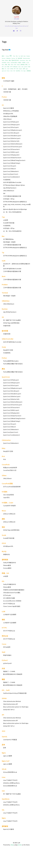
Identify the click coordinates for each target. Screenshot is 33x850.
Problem (28, 56)
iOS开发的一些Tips (8, 199)
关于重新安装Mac (8, 239)
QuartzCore (15, 60)
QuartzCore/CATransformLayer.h (12, 146)
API (14, 68)
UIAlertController (26, 58)
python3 (25, 66)
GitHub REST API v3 (8, 709)
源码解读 (29, 70)
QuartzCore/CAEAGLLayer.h (11, 152)
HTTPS (11, 66)
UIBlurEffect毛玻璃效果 (10, 116)
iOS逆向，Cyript (25, 62)
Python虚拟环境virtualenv (11, 361)
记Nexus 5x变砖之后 (9, 514)
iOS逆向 (19, 62)
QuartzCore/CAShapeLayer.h (11, 124)
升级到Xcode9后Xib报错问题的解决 (13, 590)
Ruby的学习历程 (8, 350)
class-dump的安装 (8, 495)
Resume (21, 26)
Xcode (12, 64)
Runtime (13, 58)
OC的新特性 (6, 180)
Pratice (7, 56)
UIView (8, 62)
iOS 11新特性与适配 (9, 598)
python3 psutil (7, 663)
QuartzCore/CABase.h (9, 169)
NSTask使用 (6, 647)
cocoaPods (4, 62)
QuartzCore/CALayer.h (9, 166)
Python (6, 60)
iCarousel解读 (7, 568)
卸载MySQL (6, 554)
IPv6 (30, 60)
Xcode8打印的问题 (8, 223)
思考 (24, 68)
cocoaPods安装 (14, 62)
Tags (16, 28)
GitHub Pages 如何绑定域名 (11, 323)
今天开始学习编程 (8, 81)
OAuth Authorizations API (10, 704)
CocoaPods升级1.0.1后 (9, 470)
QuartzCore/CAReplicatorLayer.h (12, 130)
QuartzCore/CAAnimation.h (11, 171)
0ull (4, 193)
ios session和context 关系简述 (12, 601)
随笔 (3, 56)
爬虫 (10, 60)
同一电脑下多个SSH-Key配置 (12, 320)
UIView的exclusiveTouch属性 (11, 592)
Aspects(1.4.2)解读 (8, 108)
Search (25, 26)
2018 (17, 68)
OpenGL (20, 68)
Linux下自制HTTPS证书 (10, 780)
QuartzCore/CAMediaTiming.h (11, 163)
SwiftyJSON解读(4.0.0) (9, 562)
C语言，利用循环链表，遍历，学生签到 (15, 89)
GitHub (11, 68)
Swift (22, 56)
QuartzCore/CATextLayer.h (11, 127)
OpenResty (18, 70)
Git (16, 58)
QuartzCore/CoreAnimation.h (11, 177)
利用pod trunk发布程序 (10, 467)
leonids (20, 845)
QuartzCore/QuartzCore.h (10, 174)
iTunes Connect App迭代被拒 (11, 606)
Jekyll (12, 845)
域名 (9, 64)
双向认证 (15, 66)
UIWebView (8, 58)
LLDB (5, 66)
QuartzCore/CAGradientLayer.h (12, 135)
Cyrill (16, 16)
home (6, 26)
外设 (29, 66)
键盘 (3, 68)
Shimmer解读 (7, 565)
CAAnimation (22, 60)
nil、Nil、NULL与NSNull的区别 (12, 212)
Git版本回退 (6, 326)
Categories (16, 26)
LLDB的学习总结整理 (9, 614)
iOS (2, 66)
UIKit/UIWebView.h (8, 191)
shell (22, 66)
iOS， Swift (7, 68)
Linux (11, 70)
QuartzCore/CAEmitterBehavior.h (12, 144)
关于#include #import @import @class (14, 185)
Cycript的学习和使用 (9, 505)
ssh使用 (5, 220)
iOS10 (15, 64)
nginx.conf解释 (7, 756)
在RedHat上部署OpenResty (11, 783)
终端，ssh (27, 64)
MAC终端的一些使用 (9, 242)
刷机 (6, 64)
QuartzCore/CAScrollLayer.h (11, 133)
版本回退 (20, 58)
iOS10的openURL (8, 113)
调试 (8, 66)
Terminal (3, 58)
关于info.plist (7, 595)
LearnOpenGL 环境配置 (10, 739)
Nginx (24, 70)
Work (25, 56)
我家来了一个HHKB (9, 671)
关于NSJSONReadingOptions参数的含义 (15, 202)
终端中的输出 (7, 655)
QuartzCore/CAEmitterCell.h (11, 141)
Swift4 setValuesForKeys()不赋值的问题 (14, 693)
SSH (14, 70)
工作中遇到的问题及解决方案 (12, 196)
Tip (19, 56)
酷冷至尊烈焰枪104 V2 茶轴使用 (12, 674)
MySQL (18, 64)
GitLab (8, 70)
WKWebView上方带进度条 (11, 111)
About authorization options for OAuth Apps (15, 707)
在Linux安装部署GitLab (10, 772)
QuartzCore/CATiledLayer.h (11, 122)
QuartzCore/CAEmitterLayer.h (11, 138)
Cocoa (19, 66)
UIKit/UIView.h (7, 119)
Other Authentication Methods (12, 701)
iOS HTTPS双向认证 (9, 603)
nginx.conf (4, 70)
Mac (17, 56)
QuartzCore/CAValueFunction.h (12, 157)
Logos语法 (6, 497)
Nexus (3, 64)
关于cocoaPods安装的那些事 (12, 487)
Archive (10, 26)
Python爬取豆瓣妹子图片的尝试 (13, 364)
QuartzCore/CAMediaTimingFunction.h (14, 160)
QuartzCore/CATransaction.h (11, 149)
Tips (14, 56)
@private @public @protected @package (15, 209)
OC (11, 56)
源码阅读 (23, 64)
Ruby (27, 60)
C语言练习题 (7, 92)
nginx (27, 68)
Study (3, 60)
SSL (22, 70)
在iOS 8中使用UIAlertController (12, 182)
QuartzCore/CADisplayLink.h (11, 155)
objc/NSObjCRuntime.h (9, 188)
